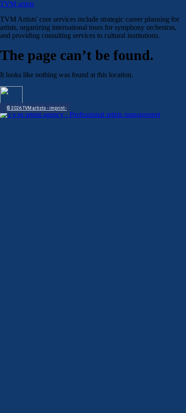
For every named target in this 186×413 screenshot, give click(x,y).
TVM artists (17, 4)
